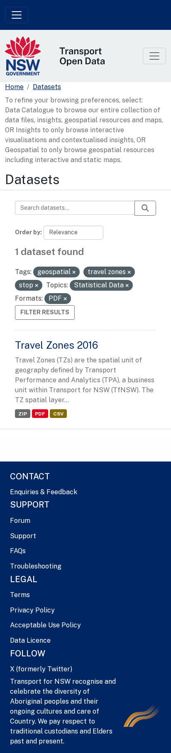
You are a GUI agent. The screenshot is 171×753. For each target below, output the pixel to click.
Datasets (47, 87)
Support (23, 536)
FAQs (18, 551)
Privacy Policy (32, 610)
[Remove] (74, 272)
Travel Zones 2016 (56, 345)
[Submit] (145, 208)
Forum (20, 521)
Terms (20, 595)
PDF (40, 414)
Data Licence (30, 640)
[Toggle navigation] (16, 15)
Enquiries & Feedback (43, 492)
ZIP (22, 414)
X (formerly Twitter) (41, 669)
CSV (58, 414)
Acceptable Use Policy (45, 625)
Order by (27, 232)
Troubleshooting (35, 566)
